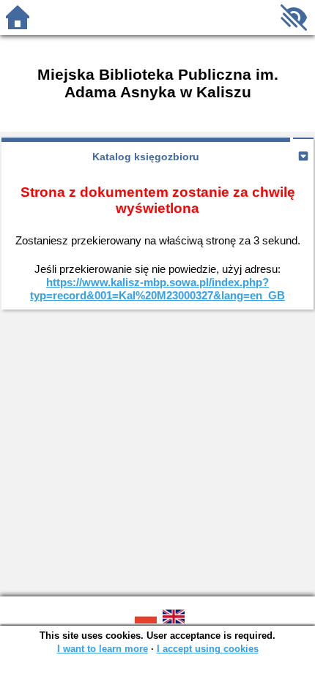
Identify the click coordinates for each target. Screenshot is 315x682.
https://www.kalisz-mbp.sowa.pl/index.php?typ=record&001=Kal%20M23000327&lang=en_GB (157, 288)
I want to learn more (102, 648)
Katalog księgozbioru (145, 156)
